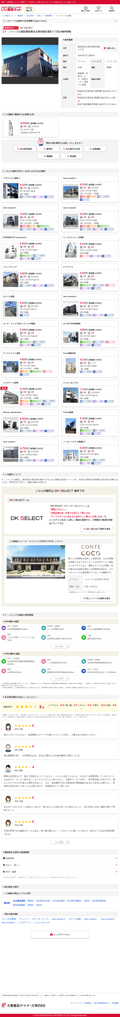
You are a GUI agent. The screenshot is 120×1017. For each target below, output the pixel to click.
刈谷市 (39, 905)
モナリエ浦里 (75, 919)
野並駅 (73, 156)
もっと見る (59, 842)
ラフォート (24, 919)
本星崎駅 (48, 16)
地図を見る (111, 48)
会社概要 (115, 1003)
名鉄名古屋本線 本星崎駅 (90, 91)
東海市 (31, 905)
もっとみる (59, 646)
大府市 (87, 901)
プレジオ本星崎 (8, 919)
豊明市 (50, 149)
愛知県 (20, 16)
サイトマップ (76, 1003)
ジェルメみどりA (41, 922)
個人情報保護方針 (101, 1003)
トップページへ (62, 934)
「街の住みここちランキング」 (29, 715)
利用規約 (87, 1003)
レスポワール (24, 922)
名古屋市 (30, 16)
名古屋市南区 (59, 901)
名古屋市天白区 (73, 149)
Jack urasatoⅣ (108, 919)
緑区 (39, 16)
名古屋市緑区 (26, 149)
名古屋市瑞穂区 (74, 901)
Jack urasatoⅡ (59, 919)
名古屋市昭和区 (99, 901)
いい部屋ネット (7, 16)
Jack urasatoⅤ (8, 922)
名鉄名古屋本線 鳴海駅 (89, 97)
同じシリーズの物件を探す (98, 598)
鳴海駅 (50, 156)
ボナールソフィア (40, 919)
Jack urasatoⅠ (91, 919)
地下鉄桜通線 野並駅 (88, 104)
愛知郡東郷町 (19, 905)
